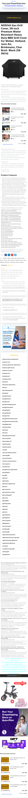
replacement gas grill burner (9, 540)
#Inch (21, 260)
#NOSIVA (2, 262)
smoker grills (5, 551)
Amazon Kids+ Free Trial (6, 240)
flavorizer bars (6, 466)
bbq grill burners (6, 399)
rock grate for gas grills (8, 549)
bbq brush (5, 382)
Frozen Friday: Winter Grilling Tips (8, 581)
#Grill (8, 260)
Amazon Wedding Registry (7, 231)
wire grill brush (6, 554)
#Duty (5, 260)
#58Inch (5, 258)
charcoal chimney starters (9, 452)
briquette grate (6, 444)
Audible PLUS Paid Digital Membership (10, 215)
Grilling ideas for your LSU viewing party (10, 628)
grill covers (10, 265)
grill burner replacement (8, 483)
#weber (22, 262)
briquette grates (6, 447)
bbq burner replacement (8, 384)
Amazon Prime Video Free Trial (8, 247)
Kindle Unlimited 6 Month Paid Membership (11, 227)
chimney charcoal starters (9, 461)
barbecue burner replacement (10, 359)
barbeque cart (6, 373)
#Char (22, 258)
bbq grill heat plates (7, 407)
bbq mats (5, 432)
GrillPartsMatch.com (14, 18)
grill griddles (5, 500)
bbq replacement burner (8, 435)
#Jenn (24, 260)
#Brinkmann (14, 258)
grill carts (4, 486)
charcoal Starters (7, 458)
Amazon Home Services (6, 235)
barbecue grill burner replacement (11, 365)
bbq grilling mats (6, 424)
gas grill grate (6, 472)
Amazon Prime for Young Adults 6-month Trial (12, 228)
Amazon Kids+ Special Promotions (9, 241)
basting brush (6, 376)
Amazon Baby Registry (6, 229)
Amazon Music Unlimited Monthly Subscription (12, 244)
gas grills (4, 475)
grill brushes (5, 481)
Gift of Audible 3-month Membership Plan (11, 216)
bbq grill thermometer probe (9, 418)
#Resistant (12, 262)
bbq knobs (5, 430)
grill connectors (6, 489)
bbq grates (5, 393)
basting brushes (6, 379)
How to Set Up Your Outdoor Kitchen (9, 600)
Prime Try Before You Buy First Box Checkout (11, 243)
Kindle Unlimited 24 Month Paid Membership (11, 213)
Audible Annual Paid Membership (9, 210)
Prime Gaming (4, 237)
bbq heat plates (6, 427)
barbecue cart (6, 362)
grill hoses (5, 506)
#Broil (19, 258)
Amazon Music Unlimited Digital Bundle (10, 246)
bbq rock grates (6, 438)
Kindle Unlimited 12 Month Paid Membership (11, 221)
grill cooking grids (7, 495)
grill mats (4, 512)
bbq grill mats (6, 416)
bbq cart (4, 387)
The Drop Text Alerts (5, 225)
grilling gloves (6, 523)
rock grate (5, 546)
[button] (14, 22)
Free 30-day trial (14, 319)
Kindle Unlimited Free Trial (7, 234)
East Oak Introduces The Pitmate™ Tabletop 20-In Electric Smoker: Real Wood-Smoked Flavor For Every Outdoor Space (13, 648)
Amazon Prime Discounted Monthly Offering (11, 238)
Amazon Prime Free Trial (6, 232)
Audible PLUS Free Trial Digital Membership (11, 224)
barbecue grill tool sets (8, 367)
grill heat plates (6, 503)
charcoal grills (6, 455)
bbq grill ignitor (6, 410)
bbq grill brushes (6, 396)
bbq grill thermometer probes (10, 421)
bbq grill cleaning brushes (9, 404)
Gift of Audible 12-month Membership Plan (11, 212)
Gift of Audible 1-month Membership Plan (10, 219)
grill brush (4, 478)
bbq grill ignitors (6, 413)
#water (17, 262)
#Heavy (12, 260)
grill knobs (5, 509)
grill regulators (6, 517)
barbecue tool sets (7, 370)
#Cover (1, 260)
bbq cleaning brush (7, 390)
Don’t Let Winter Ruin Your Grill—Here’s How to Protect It (13, 563)
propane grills (6, 532)
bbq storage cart (6, 441)
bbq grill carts (6, 401)
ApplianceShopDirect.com (11, 310)
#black (9, 258)
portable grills (6, 529)
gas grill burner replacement (9, 469)
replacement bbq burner (8, 534)
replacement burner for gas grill (10, 537)
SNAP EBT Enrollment (5, 222)
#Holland (17, 260)
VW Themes (18, 675)
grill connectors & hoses (8, 492)
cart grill (4, 449)
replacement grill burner (8, 543)
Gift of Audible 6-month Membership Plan (11, 218)
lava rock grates (6, 526)
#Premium (7, 262)
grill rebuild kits (6, 515)
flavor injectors (6, 464)
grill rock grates (6, 520)
